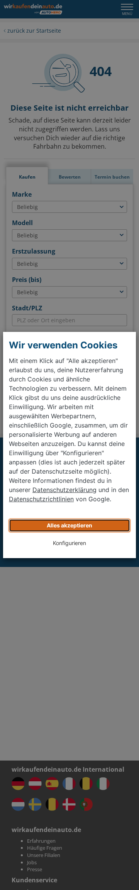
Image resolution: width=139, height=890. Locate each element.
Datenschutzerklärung (64, 490)
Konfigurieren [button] (69, 543)
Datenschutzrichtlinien (41, 499)
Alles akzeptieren (69, 525)
